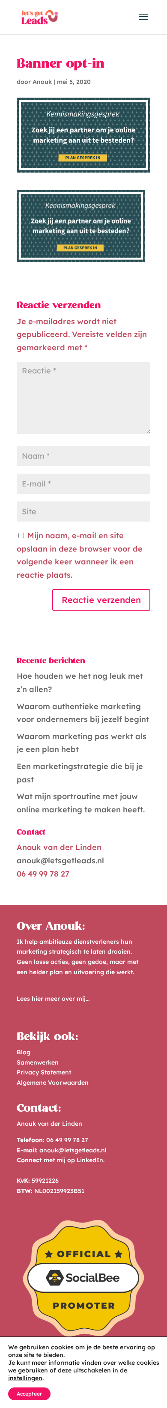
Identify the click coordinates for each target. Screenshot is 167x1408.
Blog (23, 1052)
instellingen (25, 1378)
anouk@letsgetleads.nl (60, 860)
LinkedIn (90, 1160)
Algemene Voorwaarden (53, 1082)
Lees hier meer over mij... (53, 998)
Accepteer (29, 1393)
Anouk (42, 82)
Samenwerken (38, 1062)
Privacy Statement (44, 1072)
